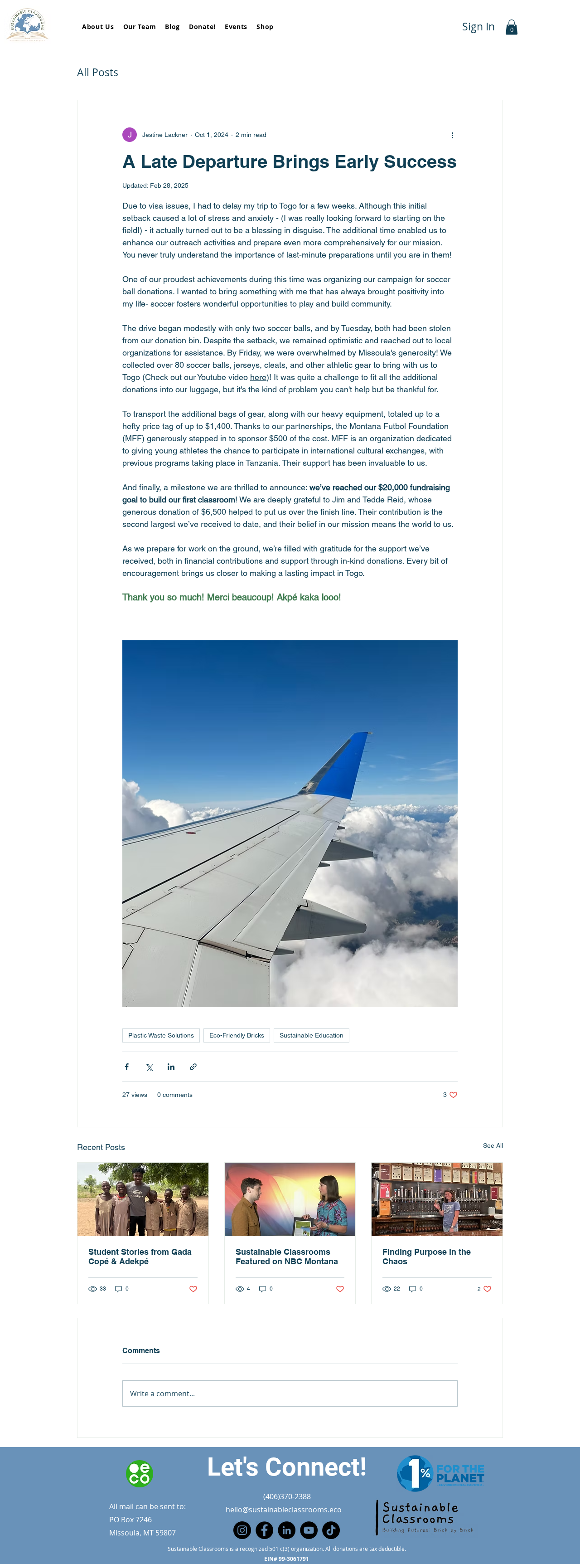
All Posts (97, 72)
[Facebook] (264, 1530)
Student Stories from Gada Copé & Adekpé (140, 1256)
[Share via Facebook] (126, 1066)
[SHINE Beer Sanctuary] (437, 1199)
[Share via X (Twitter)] (149, 1066)
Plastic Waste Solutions (161, 1035)
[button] (511, 26)
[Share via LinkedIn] (171, 1066)
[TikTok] (331, 1530)
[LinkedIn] (286, 1530)
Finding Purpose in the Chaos (426, 1256)
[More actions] (452, 134)
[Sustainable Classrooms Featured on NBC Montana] (290, 1199)
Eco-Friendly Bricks (236, 1035)
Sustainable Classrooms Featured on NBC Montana (287, 1256)
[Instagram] (242, 1530)
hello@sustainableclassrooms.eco (284, 1510)
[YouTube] (309, 1530)
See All (493, 1145)
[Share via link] (193, 1066)
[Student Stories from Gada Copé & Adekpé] (142, 1199)
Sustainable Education (311, 1035)
